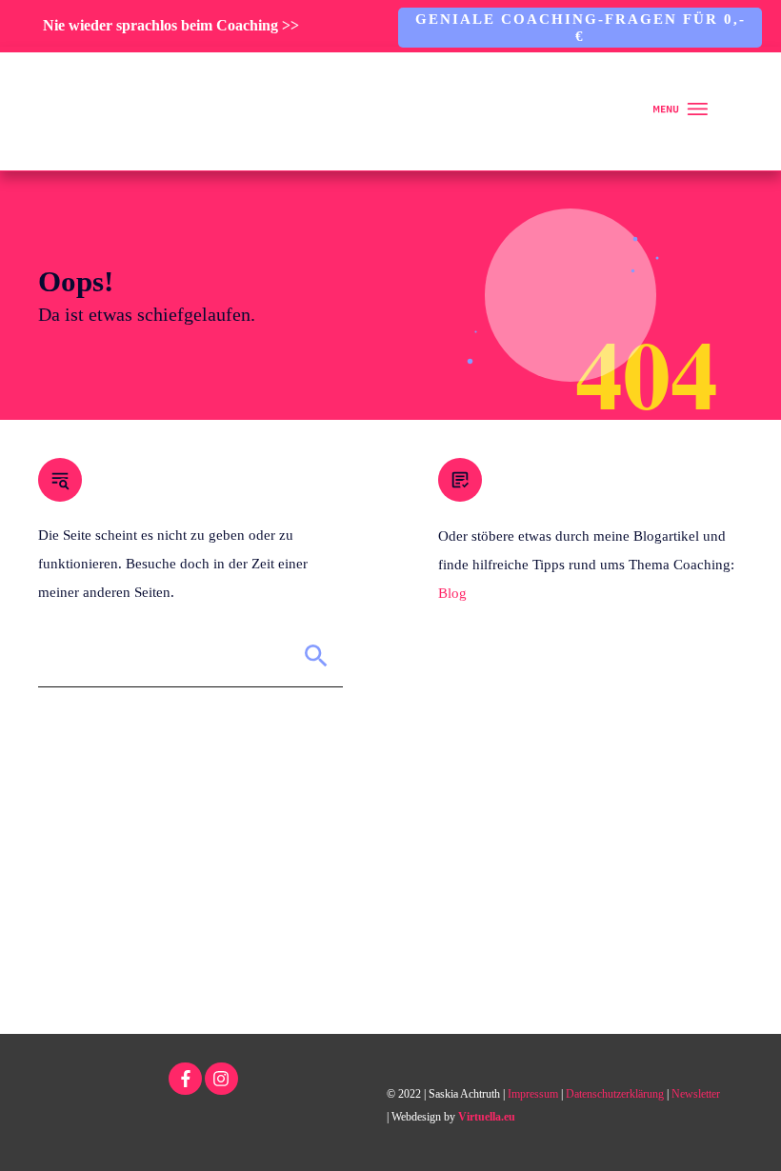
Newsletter (695, 1094)
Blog (452, 593)
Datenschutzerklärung (615, 1094)
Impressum (533, 1094)
